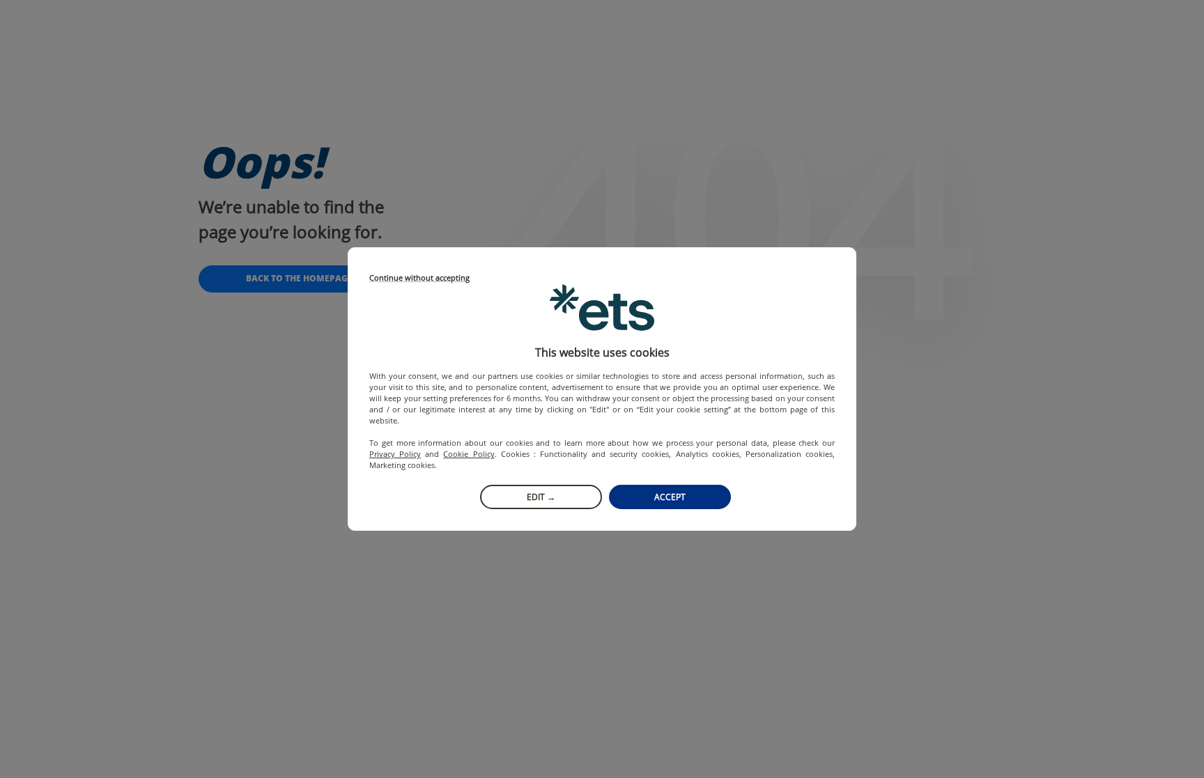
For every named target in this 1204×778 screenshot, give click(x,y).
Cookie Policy (468, 454)
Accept (670, 497)
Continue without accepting (419, 278)
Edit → (541, 497)
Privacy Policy (395, 454)
